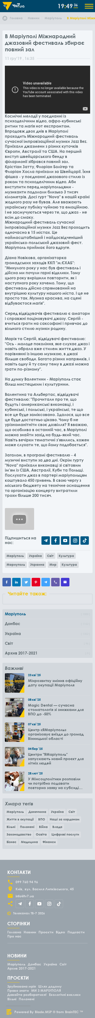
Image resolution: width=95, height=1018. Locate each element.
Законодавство (19, 834)
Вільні (11, 827)
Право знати (18, 990)
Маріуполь (15, 556)
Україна (35, 556)
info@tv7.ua (25, 896)
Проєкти (45, 932)
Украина (37, 564)
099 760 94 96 (27, 882)
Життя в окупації (20, 819)
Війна (43, 827)
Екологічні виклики (64, 994)
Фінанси (49, 842)
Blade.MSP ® (45, 1012)
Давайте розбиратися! (27, 994)
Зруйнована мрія (21, 986)
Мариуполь (16, 564)
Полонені (27, 827)
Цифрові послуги (65, 834)
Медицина (29, 842)
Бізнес (11, 842)
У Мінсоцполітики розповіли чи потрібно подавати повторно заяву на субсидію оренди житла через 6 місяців (56, 783)
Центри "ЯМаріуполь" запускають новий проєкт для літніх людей (56, 758)
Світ (50, 556)
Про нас (14, 936)
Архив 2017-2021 (21, 968)
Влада (57, 827)
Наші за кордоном (64, 819)
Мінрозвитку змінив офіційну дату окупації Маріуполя (55, 682)
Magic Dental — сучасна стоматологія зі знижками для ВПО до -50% (56, 709)
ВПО (41, 819)
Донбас (34, 964)
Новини (30, 932)
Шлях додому (50, 986)
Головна (14, 932)
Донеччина (37, 812)
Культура (66, 556)
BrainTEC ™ (74, 1012)
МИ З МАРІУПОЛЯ (46, 990)
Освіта (41, 834)
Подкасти (76, 932)
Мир (53, 564)
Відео (60, 932)
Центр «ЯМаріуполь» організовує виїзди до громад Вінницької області (56, 734)
